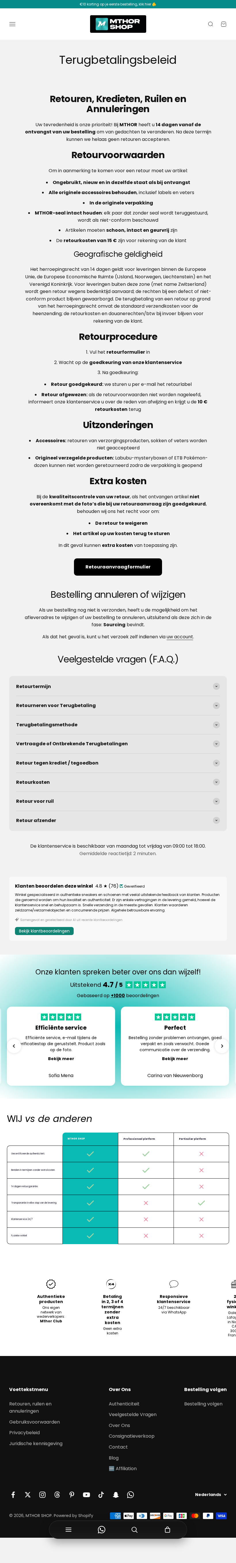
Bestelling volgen (203, 1404)
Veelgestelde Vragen (133, 1414)
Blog (114, 1458)
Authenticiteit (124, 1404)
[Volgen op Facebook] (13, 1495)
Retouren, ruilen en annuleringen (30, 1408)
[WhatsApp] (101, 1530)
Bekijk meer (61, 1059)
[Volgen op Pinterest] (72, 1495)
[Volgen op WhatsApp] (130, 1495)
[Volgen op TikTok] (101, 1495)
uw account (180, 636)
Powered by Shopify (73, 1515)
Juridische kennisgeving (35, 1443)
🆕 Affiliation (123, 1468)
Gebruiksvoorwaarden (34, 1422)
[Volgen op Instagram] (42, 1495)
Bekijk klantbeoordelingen (44, 931)
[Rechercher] (134, 1530)
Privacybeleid (24, 1432)
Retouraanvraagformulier (118, 567)
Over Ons (119, 1425)
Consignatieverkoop (132, 1436)
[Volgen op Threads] (57, 1495)
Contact (118, 1447)
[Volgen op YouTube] (86, 1495)
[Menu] (68, 1530)
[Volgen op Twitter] (28, 1495)
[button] (14, 1046)
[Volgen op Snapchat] (116, 1495)
